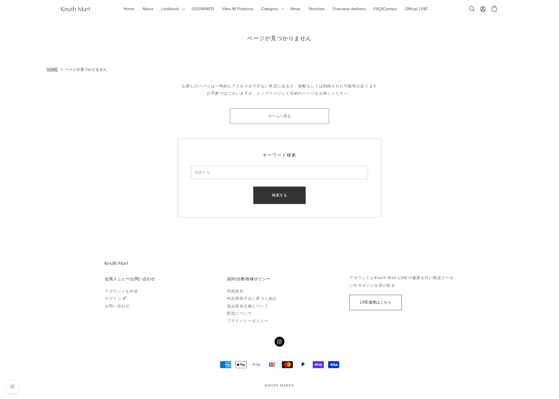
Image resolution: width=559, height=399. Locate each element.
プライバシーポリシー (247, 321)
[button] (172, 9)
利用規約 (235, 291)
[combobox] (279, 172)
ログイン (113, 298)
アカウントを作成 (121, 291)
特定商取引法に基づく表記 (252, 298)
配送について (239, 313)
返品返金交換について (247, 306)
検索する (279, 195)
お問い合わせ (117, 306)
